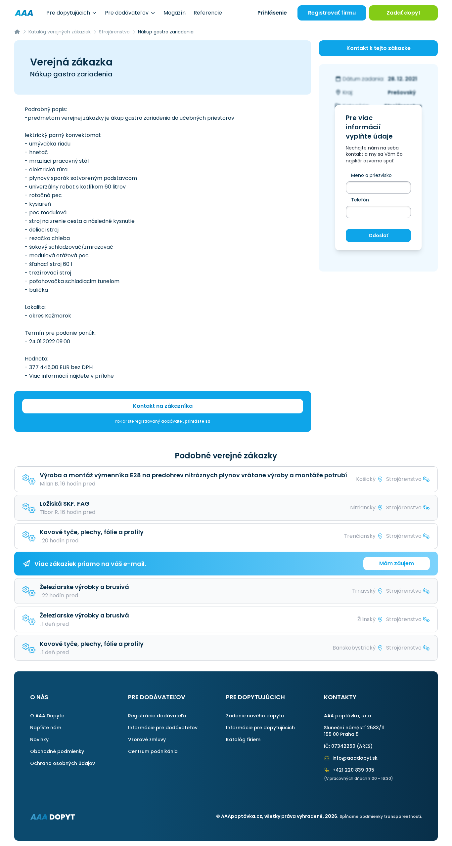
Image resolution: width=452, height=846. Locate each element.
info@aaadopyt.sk (354, 758)
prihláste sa (197, 421)
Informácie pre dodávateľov (163, 727)
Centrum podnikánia (153, 751)
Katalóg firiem (243, 739)
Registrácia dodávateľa (157, 715)
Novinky (39, 739)
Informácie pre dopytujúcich (260, 727)
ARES (364, 746)
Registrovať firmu (332, 13)
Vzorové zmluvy (147, 739)
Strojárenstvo (114, 31)
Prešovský (402, 92)
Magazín (174, 13)
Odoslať (378, 235)
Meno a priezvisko (371, 175)
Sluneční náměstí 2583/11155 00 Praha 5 (354, 731)
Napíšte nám (45, 727)
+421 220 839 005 (352, 770)
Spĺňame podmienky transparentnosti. (380, 816)
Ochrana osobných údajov (62, 763)
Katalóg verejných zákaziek (59, 31)
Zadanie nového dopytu (255, 715)
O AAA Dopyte (47, 715)
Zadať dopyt (403, 13)
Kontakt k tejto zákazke (378, 48)
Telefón (360, 199)
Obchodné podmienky (57, 751)
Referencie (208, 13)
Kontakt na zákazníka (163, 406)
